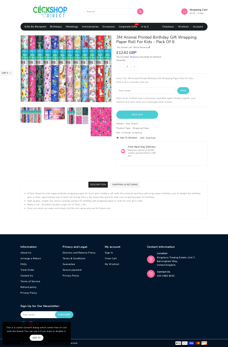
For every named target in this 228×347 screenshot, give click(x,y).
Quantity (120, 60)
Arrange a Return (30, 258)
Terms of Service (30, 281)
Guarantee (69, 264)
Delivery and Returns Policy (79, 252)
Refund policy (28, 287)
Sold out (137, 114)
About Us (25, 252)
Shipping (134, 57)
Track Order (27, 269)
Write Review (140, 47)
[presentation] (21, 120)
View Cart (111, 258)
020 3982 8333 (166, 275)
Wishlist (183, 26)
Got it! (37, 337)
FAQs (23, 264)
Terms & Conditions (74, 258)
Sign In (109, 252)
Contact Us (26, 275)
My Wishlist (112, 264)
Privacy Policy (28, 292)
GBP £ (5, 72)
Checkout (168, 26)
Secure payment (72, 269)
